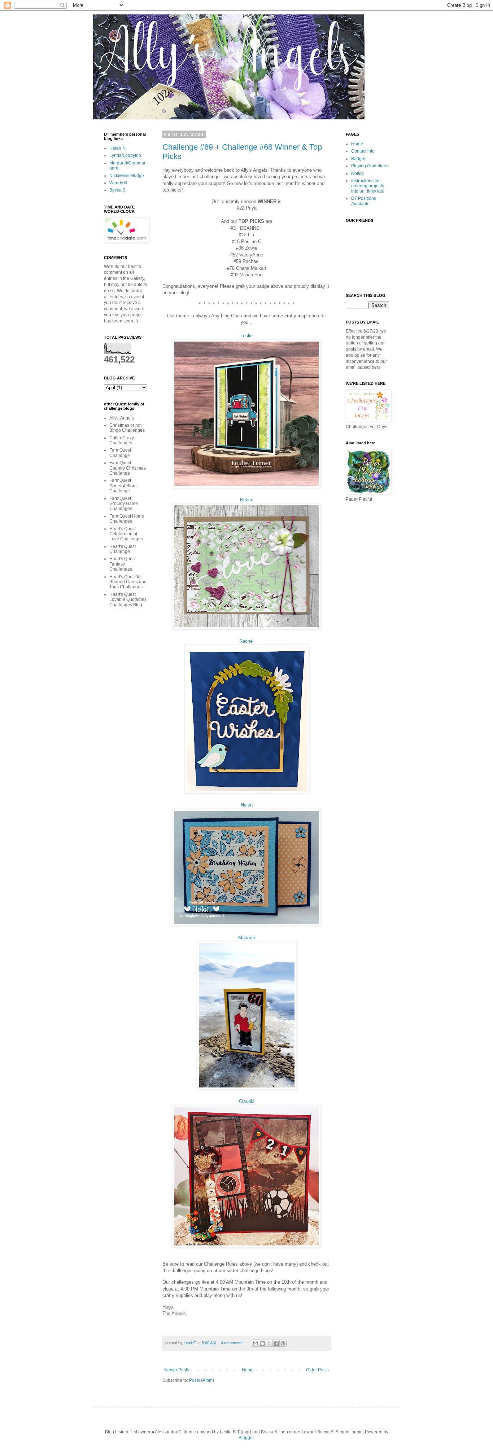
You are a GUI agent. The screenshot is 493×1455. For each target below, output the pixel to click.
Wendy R (118, 182)
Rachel (246, 641)
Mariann (246, 937)
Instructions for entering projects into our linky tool (367, 186)
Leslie (246, 335)
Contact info (363, 151)
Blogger (246, 1437)
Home (248, 1369)
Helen (247, 805)
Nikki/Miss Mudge (126, 175)
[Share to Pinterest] (283, 1343)
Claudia (246, 1101)
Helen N (117, 148)
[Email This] (255, 1343)
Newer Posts (176, 1369)
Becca (246, 499)
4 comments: (233, 1343)
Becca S (117, 190)
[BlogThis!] (262, 1343)
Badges (358, 158)
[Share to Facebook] (276, 1343)
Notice (357, 173)
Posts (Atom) (201, 1380)
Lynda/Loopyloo (125, 155)
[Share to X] (269, 1343)
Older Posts (317, 1369)
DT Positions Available (363, 201)
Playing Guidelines (369, 165)
